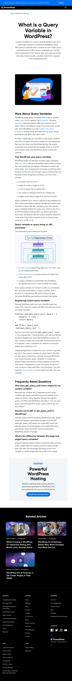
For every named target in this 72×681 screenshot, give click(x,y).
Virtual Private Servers (9, 618)
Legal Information (8, 647)
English (61, 3)
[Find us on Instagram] (61, 630)
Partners (27, 626)
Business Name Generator (59, 616)
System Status (55, 606)
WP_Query (23, 163)
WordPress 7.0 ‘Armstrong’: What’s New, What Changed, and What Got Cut (51, 545)
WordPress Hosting (9, 612)
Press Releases (30, 630)
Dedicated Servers (8, 622)
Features (5, 632)
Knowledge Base (56, 603)
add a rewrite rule (29, 370)
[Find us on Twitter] (56, 630)
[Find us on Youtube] (65, 630)
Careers (27, 613)
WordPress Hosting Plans (38, 494)
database (44, 120)
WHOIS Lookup (7, 664)
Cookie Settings (13, 667)
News (27, 620)
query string (25, 268)
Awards (27, 636)
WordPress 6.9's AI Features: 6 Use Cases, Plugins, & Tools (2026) (19, 575)
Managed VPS (7, 603)
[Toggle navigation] (65, 7)
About (27, 600)
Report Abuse (7, 654)
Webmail (28, 651)
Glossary (28, 610)
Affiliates (28, 603)
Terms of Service (8, 657)
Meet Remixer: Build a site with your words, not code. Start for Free (27, 3)
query (22, 120)
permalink (19, 123)
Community (29, 616)
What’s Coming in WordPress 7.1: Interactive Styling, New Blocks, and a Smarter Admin (19, 545)
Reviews (27, 633)
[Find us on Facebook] (52, 630)
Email (4, 628)
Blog (26, 606)
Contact (53, 600)
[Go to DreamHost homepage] (8, 7)
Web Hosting (7, 615)
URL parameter (26, 274)
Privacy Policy (7, 651)
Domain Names (8, 625)
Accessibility (6, 661)
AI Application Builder (9, 600)
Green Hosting (30, 623)
